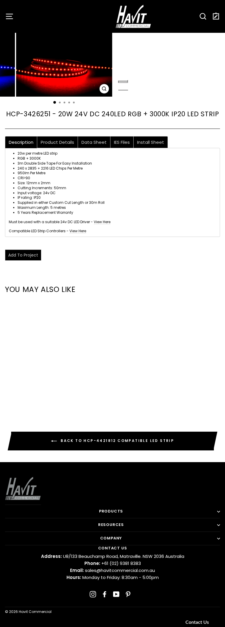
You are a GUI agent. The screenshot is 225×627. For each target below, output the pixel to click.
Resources (111, 524)
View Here (102, 221)
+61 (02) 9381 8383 (112, 563)
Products (111, 511)
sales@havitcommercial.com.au (112, 570)
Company (111, 538)
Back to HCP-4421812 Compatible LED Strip (116, 440)
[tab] (21, 142)
